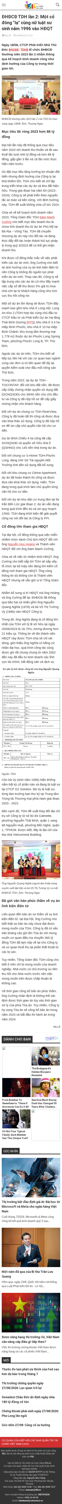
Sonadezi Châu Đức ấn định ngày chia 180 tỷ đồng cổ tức (28, 1399)
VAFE (25, 1444)
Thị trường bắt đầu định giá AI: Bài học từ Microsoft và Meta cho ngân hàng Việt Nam (31, 1206)
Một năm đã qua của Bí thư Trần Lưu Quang (27, 1274)
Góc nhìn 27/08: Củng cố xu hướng (26, 1425)
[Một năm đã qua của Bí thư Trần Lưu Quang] (31, 1247)
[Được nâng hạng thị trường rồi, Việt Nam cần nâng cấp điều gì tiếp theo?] (31, 1312)
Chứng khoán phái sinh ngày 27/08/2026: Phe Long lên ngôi (30, 1413)
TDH (23, 49)
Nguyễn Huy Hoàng (21, 544)
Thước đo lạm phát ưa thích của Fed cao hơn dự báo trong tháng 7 (30, 1371)
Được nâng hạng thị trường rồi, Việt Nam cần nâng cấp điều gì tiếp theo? (30, 1339)
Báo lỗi (7, 35)
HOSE (14, 49)
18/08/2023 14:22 (24, 35)
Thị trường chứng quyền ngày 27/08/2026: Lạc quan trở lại (22, 1385)
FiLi (4, 1453)
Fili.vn (48, 1463)
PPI (30, 322)
